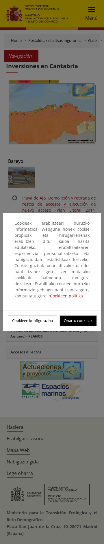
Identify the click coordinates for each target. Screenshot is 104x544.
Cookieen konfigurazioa (32, 320)
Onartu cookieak (78, 320)
